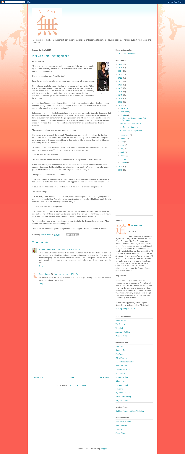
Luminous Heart (122, 385)
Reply (41, 266)
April (123, 152)
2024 (120, 71)
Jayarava (119, 389)
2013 (120, 167)
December (125, 108)
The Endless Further (124, 370)
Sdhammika (120, 381)
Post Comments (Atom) (77, 385)
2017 (120, 95)
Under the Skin (121, 366)
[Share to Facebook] (75, 234)
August (124, 138)
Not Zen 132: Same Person (130, 124)
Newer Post (38, 377)
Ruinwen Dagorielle (47, 249)
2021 (120, 81)
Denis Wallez (121, 320)
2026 (120, 64)
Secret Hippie (44, 274)
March (123, 155)
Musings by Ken (122, 377)
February (124, 159)
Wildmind (119, 328)
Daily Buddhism (122, 400)
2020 (120, 85)
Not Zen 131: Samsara (129, 127)
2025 (120, 68)
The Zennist (120, 324)
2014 (120, 105)
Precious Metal (121, 336)
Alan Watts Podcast (123, 422)
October (124, 115)
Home (72, 377)
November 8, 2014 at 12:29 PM (68, 249)
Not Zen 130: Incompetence (131, 131)
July (122, 142)
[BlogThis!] (70, 234)
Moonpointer (120, 373)
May (122, 149)
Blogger (104, 449)
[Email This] (67, 234)
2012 (120, 170)
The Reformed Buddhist (125, 362)
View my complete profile (125, 309)
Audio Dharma (121, 425)
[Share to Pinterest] (77, 234)
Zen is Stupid (121, 433)
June (123, 145)
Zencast (119, 429)
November (125, 112)
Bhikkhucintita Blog (123, 397)
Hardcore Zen (121, 350)
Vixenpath (119, 346)
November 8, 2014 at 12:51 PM (66, 274)
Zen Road (119, 354)
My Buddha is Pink (123, 393)
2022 (120, 78)
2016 (120, 99)
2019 (120, 88)
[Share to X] (72, 234)
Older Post (104, 377)
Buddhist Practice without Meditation (130, 411)
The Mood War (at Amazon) (126, 54)
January (124, 162)
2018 (120, 92)
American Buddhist (123, 332)
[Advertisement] (71, 350)
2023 (120, 75)
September (125, 135)
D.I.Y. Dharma (121, 358)
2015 (120, 102)
